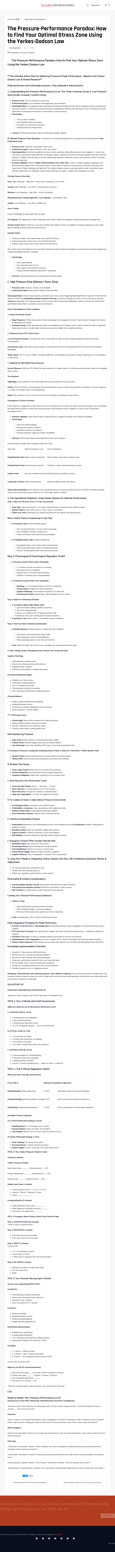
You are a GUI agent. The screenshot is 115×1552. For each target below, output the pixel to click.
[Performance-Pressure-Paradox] (57, 52)
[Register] (95, 5)
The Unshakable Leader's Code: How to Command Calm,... (82, 1483)
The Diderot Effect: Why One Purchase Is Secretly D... (30, 1483)
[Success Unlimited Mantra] (57, 5)
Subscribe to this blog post (35, 19)
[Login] (88, 5)
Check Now (108, 1516)
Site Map (111, 1543)
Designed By (50, 1534)
